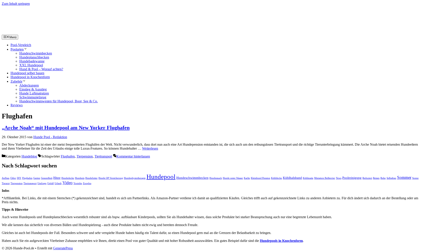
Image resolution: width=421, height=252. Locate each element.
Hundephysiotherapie (135, 178)
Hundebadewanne (32, 61)
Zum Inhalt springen (16, 3)
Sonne (415, 178)
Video (67, 182)
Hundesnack (215, 178)
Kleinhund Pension (260, 178)
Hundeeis (79, 178)
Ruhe (383, 178)
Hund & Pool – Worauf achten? (41, 69)
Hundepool (160, 176)
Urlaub (58, 183)
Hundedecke (67, 178)
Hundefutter (91, 178)
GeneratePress (63, 248)
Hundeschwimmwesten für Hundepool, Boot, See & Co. (58, 101)
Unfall (50, 183)
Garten (36, 178)
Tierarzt (6, 183)
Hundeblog (29, 156)
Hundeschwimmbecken (35, 53)
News (338, 178)
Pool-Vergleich (21, 45)
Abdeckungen (29, 85)
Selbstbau (391, 178)
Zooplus (87, 183)
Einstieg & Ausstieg (33, 89)
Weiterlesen (150, 148)
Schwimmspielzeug (32, 97)
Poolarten (17, 49)
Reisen (376, 178)
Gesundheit (46, 178)
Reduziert (367, 178)
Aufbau (5, 178)
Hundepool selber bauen (27, 73)
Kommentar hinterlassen (133, 156)
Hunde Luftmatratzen (34, 93)
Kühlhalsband (292, 177)
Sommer (404, 177)
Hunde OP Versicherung (110, 178)
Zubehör (16, 81)
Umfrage (41, 183)
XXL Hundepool (31, 65)
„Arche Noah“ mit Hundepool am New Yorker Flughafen (66, 128)
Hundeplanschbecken (34, 57)
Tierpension (85, 156)
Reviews (17, 105)
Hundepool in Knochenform (30, 77)
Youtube (77, 183)
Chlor (13, 178)
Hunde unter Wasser (233, 178)
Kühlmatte (308, 178)
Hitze (57, 177)
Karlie (247, 178)
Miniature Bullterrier (324, 178)
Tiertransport (103, 156)
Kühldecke (276, 178)
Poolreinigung (352, 177)
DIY (19, 178)
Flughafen (68, 156)
